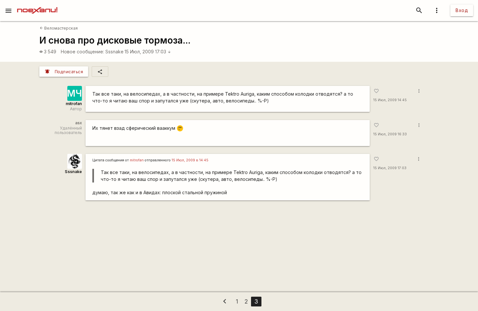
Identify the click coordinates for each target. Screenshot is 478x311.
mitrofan (74, 103)
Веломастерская (58, 28)
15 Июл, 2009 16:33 (390, 134)
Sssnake (114, 51)
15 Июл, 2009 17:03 (148, 51)
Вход (462, 10)
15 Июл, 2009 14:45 (390, 100)
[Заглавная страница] (37, 4)
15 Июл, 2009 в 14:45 (190, 160)
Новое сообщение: (82, 51)
